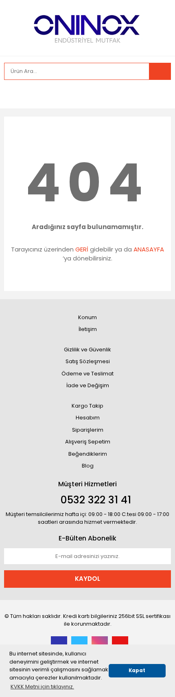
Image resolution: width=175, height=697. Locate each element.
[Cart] (159, 94)
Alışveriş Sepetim (87, 442)
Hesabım (88, 417)
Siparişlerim (87, 430)
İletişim (88, 329)
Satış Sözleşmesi (88, 361)
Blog (88, 466)
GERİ (81, 249)
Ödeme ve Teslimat (87, 373)
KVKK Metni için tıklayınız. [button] (42, 686)
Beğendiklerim (87, 454)
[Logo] (87, 27)
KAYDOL (87, 578)
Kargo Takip (87, 406)
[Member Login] (12, 94)
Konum (87, 317)
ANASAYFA (148, 249)
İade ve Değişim (87, 385)
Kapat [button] (137, 670)
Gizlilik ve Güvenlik (87, 349)
